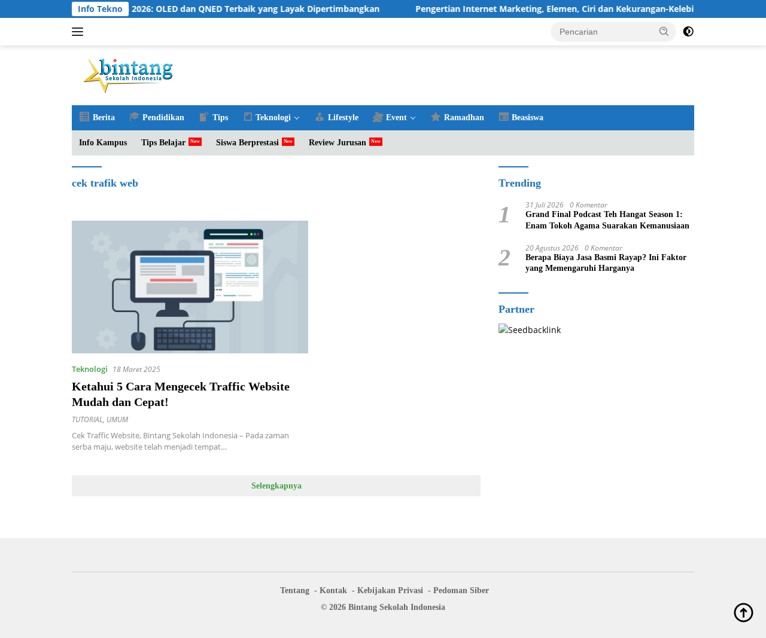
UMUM (117, 419)
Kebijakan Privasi (390, 590)
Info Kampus (103, 142)
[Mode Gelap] (688, 32)
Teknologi (90, 369)
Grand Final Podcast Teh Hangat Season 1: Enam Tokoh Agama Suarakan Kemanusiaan (607, 220)
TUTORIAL (87, 419)
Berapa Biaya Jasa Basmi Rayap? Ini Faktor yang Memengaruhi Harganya (605, 263)
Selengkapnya (276, 485)
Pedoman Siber (461, 590)
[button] (664, 31)
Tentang (294, 590)
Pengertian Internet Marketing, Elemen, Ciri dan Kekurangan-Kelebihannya (559, 9)
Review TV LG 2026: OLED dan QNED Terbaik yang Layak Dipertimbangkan (216, 9)
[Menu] (80, 32)
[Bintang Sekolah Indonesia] (129, 74)
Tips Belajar (163, 142)
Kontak (333, 590)
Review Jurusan (337, 142)
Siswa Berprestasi (247, 142)
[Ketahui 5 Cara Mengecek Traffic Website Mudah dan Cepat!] (190, 287)
